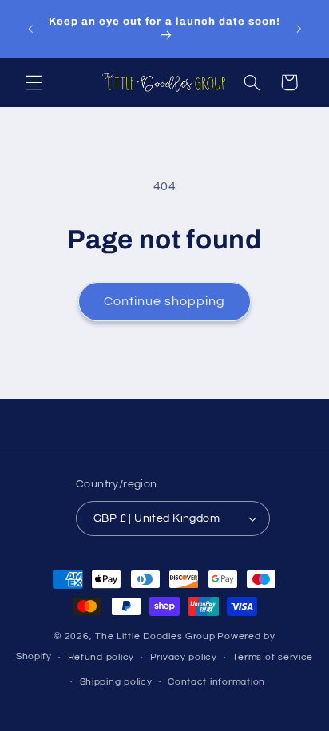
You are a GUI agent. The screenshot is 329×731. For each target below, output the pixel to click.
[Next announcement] (298, 28)
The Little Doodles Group (155, 636)
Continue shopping (165, 301)
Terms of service (272, 657)
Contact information (216, 681)
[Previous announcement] (30, 28)
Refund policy (101, 657)
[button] (33, 82)
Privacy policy (183, 657)
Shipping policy (116, 681)
